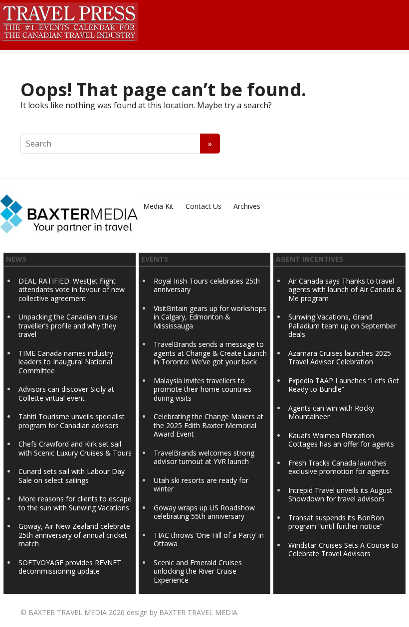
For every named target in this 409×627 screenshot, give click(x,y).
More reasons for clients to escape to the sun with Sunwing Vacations (75, 503)
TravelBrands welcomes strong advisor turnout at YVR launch (204, 457)
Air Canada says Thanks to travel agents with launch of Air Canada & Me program (345, 289)
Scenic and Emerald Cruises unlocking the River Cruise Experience (198, 571)
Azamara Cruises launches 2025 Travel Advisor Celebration (339, 357)
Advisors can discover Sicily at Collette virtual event (66, 393)
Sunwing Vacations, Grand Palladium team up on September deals (342, 325)
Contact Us (203, 206)
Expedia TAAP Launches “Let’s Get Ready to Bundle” (343, 385)
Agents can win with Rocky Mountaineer (331, 412)
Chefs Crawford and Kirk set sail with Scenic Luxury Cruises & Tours (75, 448)
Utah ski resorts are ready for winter (201, 484)
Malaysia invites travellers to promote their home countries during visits (202, 389)
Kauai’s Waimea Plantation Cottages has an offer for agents (341, 440)
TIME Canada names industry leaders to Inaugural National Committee (65, 361)
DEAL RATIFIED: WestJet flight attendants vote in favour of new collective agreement (71, 289)
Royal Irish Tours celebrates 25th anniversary (207, 285)
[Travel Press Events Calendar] (69, 20)
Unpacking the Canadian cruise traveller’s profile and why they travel (67, 325)
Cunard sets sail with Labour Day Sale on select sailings (71, 476)
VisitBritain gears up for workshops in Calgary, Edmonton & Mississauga (210, 317)
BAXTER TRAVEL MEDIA (67, 612)
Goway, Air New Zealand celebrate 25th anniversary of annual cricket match (74, 534)
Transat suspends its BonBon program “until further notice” (336, 522)
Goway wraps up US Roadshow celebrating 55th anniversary (204, 512)
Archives (246, 206)
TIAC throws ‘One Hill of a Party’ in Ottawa (209, 539)
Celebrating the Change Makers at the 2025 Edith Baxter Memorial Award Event (208, 425)
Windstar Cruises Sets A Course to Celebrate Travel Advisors (343, 549)
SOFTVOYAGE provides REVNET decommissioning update (69, 567)
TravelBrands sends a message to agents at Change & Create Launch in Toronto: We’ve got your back (210, 352)
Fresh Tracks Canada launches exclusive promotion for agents (338, 467)
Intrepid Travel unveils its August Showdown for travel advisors (340, 494)
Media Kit (158, 206)
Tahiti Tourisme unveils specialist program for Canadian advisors (71, 421)
